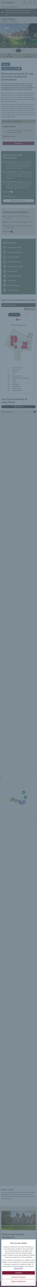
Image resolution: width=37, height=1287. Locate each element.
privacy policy (18, 1268)
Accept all (18, 1273)
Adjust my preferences (18, 1281)
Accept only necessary (18, 1277)
